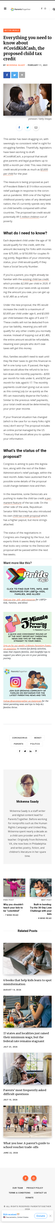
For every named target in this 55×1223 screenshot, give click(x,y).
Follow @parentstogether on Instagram (22, 701)
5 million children (29, 216)
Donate (30, 1198)
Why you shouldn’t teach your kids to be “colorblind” (13, 907)
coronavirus (19, 738)
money (38, 738)
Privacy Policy (35, 1188)
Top (28, 1217)
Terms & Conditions (19, 1193)
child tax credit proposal (26, 515)
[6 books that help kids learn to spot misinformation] (27, 959)
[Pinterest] (36, 751)
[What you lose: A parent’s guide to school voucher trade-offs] (27, 1121)
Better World (12, 30)
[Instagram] (34, 1178)
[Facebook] (25, 1178)
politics (35, 744)
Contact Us (40, 1193)
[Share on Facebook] (6, 75)
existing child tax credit (36, 279)
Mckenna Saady (16, 65)
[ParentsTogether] (20, 10)
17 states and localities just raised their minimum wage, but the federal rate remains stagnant (26, 1037)
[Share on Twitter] (14, 75)
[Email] (36, 127)
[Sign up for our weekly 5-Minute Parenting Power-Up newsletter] (28, 581)
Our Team (18, 1188)
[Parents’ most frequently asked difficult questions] (27, 1068)
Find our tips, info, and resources (19, 599)
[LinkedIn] (30, 751)
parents (18, 744)
